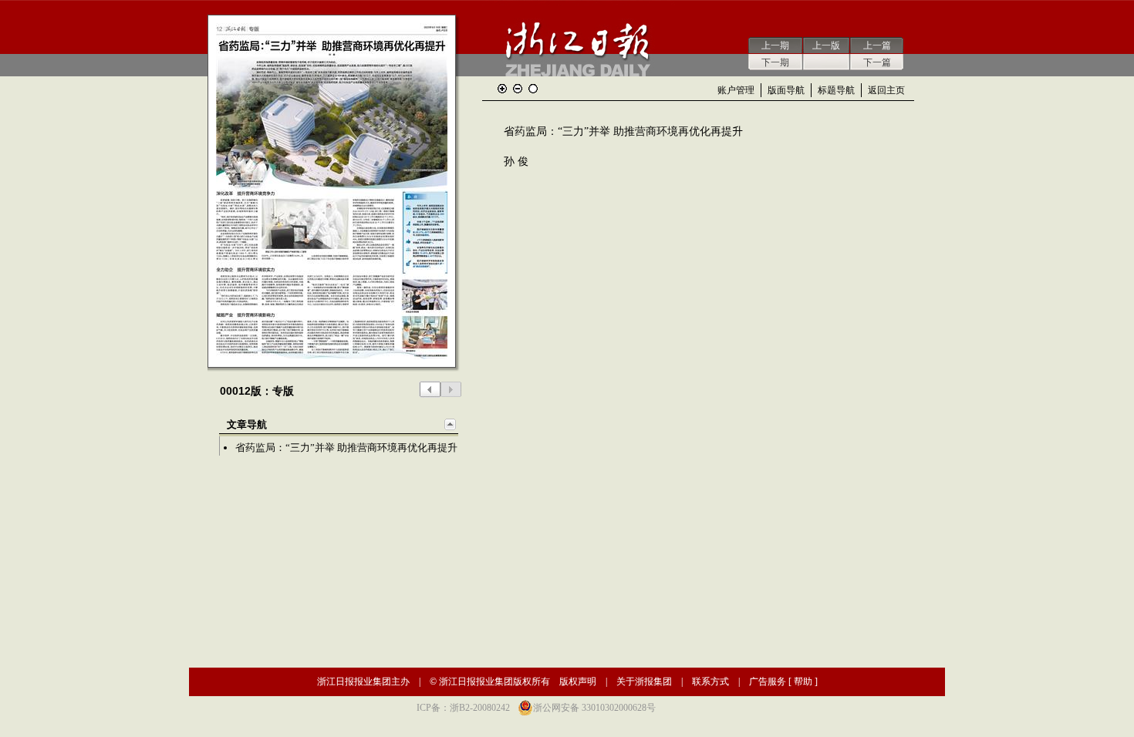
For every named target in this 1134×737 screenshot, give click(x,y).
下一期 (775, 62)
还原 (533, 88)
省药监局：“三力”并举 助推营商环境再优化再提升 (346, 447)
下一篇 (877, 62)
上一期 (775, 45)
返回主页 (886, 90)
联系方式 (710, 681)
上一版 (826, 45)
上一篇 (877, 45)
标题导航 (836, 90)
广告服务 (767, 681)
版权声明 (577, 681)
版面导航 (786, 90)
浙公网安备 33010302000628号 (594, 707)
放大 (502, 88)
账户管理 (735, 90)
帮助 (803, 681)
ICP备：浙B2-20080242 (463, 707)
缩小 (517, 88)
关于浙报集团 (644, 681)
